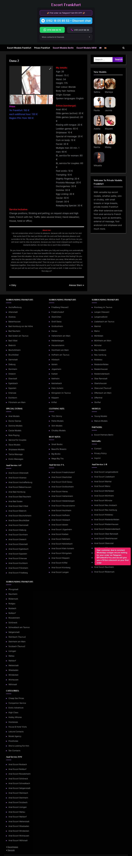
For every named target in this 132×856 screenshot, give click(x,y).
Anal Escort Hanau (59, 491)
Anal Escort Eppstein (18, 554)
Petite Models (57, 421)
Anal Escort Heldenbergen (63, 501)
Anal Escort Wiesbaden (19, 826)
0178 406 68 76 (54, 30)
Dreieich (12, 374)
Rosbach (12, 608)
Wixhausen (13, 680)
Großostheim (57, 326)
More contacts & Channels (53, 37)
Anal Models (14, 416)
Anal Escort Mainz (102, 486)
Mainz (97, 331)
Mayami (109, 128)
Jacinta (108, 110)
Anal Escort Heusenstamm (63, 506)
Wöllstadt (13, 684)
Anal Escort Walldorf (18, 817)
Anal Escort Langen (60, 572)
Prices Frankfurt (42, 48)
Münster (98, 345)
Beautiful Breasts (58, 449)
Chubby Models (58, 430)
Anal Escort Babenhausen (20, 487)
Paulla (97, 110)
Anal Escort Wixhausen (19, 836)
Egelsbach (13, 383)
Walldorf (12, 661)
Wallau (11, 656)
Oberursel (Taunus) (102, 388)
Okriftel (97, 402)
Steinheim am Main (17, 641)
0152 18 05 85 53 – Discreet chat (68, 20)
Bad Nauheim (14, 331)
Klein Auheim (57, 388)
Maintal (97, 326)
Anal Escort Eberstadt (18, 544)
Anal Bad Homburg (17, 492)
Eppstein (12, 388)
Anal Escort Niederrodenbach (107, 529)
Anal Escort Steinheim (18, 798)
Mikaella (98, 165)
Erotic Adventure (16, 708)
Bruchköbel (14, 355)
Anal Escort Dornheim (18, 534)
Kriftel (54, 402)
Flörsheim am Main (17, 402)
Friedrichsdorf (57, 312)
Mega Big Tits (57, 458)
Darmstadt (13, 359)
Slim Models (56, 426)
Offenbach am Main (103, 393)
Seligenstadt (14, 632)
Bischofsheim (15, 350)
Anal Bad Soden (16, 501)
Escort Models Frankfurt (19, 48)
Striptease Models (16, 449)
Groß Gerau (56, 321)
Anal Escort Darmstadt (18, 525)
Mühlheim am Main (102, 340)
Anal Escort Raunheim (104, 567)
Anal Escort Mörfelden (104, 491)
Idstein (54, 364)
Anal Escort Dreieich (17, 539)
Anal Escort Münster (103, 500)
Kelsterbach (56, 383)
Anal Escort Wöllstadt (18, 840)
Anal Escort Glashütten (61, 477)
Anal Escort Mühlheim (104, 496)
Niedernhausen (101, 369)
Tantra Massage (16, 454)
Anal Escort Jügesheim (61, 529)
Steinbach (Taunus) (17, 637)
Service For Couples (17, 440)
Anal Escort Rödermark (104, 572)
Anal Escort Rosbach (18, 764)
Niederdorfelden (101, 364)
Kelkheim (55, 378)
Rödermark (13, 599)
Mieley (108, 147)
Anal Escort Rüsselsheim (20, 774)
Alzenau (12, 317)
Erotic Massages (16, 459)
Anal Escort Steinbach (18, 793)
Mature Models (101, 421)
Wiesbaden (13, 670)
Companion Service (17, 703)
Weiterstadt (14, 665)
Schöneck (13, 622)
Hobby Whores (15, 717)
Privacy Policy (100, 453)
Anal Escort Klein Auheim (62, 548)
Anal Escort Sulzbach (18, 802)
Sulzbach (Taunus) (17, 646)
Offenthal (98, 398)
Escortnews (13, 847)
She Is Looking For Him (19, 746)
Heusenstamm (57, 345)
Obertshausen (100, 383)
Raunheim (13, 594)
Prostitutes (13, 741)
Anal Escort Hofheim (60, 515)
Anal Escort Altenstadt (18, 473)
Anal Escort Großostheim (62, 487)
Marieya (109, 92)
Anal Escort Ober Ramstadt (106, 534)
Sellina (97, 92)
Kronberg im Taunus (103, 307)
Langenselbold (100, 317)
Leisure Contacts (16, 731)
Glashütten (56, 317)
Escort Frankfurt (66, 4)
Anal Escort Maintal (103, 481)
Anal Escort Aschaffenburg (20, 482)
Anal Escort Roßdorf (17, 769)
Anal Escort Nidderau (103, 515)
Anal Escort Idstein (59, 525)
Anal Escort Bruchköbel (19, 520)
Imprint (97, 458)
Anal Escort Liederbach (104, 477)
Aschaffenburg (15, 307)
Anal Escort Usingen (18, 807)
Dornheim (13, 369)
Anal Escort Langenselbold (106, 472)
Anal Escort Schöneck (18, 778)
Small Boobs (57, 444)
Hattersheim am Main (60, 336)
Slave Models (14, 445)
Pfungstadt (13, 589)
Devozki (11, 850)
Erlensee (12, 393)
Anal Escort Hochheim (61, 510)
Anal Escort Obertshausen (105, 538)
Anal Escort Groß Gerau (61, 482)
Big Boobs (55, 454)
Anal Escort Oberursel (104, 543)
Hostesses (13, 722)
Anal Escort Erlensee (18, 558)
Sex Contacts (14, 750)
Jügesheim (56, 369)
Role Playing (14, 435)
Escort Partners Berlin (103, 435)
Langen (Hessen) (101, 312)
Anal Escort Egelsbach (18, 549)
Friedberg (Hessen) (59, 307)
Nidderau (98, 359)
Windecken (13, 675)
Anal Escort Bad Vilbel (18, 506)
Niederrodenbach (102, 374)
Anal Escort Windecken (19, 831)
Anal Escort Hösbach (60, 520)
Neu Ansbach (100, 350)
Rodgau (12, 603)
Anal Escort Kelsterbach (62, 544)
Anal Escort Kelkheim (60, 539)
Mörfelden (98, 336)
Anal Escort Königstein (61, 553)
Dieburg (12, 364)
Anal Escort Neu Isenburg (105, 510)
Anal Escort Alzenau (17, 478)
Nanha (97, 147)
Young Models (100, 416)
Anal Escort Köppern (60, 558)
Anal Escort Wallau (17, 812)
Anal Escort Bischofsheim (20, 515)
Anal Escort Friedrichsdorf (63, 472)
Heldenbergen (57, 340)
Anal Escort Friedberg (18, 573)
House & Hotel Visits (18, 727)
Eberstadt (13, 378)
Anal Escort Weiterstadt (19, 821)
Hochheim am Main (60, 350)
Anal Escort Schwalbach (19, 783)
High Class (13, 712)
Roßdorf (12, 613)
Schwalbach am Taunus (19, 627)
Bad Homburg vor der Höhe (21, 326)
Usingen (12, 651)
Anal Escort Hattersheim (62, 496)
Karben (54, 374)
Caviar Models (15, 430)
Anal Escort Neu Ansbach (105, 505)
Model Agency (15, 736)
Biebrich (12, 345)
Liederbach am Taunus (104, 321)
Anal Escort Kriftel (59, 563)
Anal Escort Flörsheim (18, 568)
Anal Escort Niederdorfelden (106, 519)
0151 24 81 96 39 (81, 30)
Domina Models (15, 426)
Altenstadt (13, 312)
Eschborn (13, 398)
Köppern (55, 398)
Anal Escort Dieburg (17, 530)
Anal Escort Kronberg (60, 567)
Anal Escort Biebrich (17, 511)
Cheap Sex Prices (16, 698)
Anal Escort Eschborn (18, 563)
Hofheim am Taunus (60, 355)
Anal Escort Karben (59, 534)
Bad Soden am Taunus (18, 336)
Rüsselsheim (14, 618)
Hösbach (55, 359)
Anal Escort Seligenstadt (19, 788)
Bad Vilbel (13, 340)
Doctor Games (15, 421)
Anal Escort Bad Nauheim (20, 496)
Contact (97, 448)
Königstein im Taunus (61, 393)
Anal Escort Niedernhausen (106, 524)
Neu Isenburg (100, 355)
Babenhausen (15, 321)
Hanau (54, 331)
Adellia (97, 128)
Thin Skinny (56, 416)
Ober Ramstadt (100, 378)
